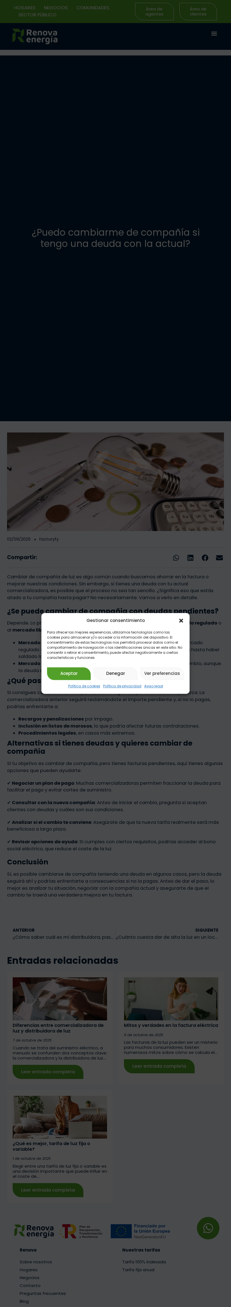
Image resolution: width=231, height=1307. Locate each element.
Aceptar (69, 674)
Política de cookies (84, 686)
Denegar (115, 674)
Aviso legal (153, 686)
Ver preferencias (162, 674)
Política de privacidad (122, 686)
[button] (181, 621)
